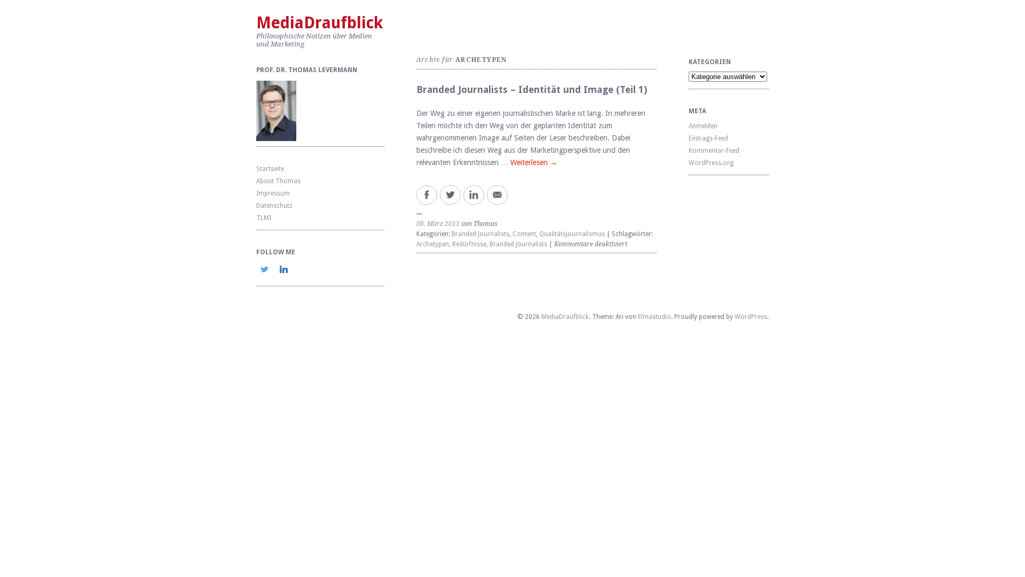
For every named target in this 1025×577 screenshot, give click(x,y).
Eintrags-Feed (708, 138)
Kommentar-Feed (714, 150)
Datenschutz (274, 205)
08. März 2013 (438, 224)
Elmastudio (654, 317)
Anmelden (703, 126)
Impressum (273, 193)
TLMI (263, 218)
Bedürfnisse (469, 244)
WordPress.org (711, 163)
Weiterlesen (533, 162)
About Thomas (278, 181)
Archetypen (432, 244)
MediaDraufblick (319, 22)
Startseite (270, 169)
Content (524, 234)
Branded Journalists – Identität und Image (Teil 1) (531, 89)
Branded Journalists (480, 234)
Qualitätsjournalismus (572, 234)
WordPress (751, 317)
